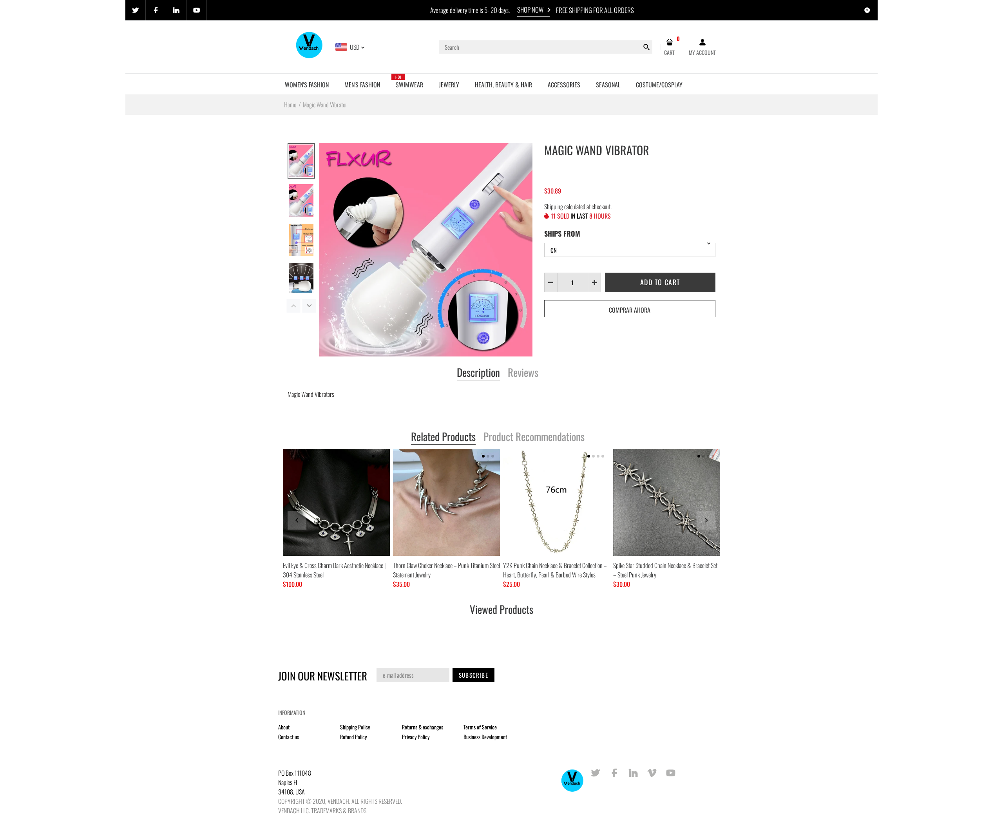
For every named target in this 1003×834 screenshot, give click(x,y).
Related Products (443, 437)
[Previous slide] (297, 520)
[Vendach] (309, 46)
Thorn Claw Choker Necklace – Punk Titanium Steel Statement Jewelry (446, 570)
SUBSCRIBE (473, 675)
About (284, 727)
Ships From (562, 233)
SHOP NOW (530, 9)
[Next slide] (706, 520)
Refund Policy (353, 737)
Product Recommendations (534, 437)
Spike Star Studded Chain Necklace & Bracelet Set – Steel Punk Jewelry (665, 570)
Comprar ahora (629, 310)
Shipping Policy (355, 727)
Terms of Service (480, 727)
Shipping (553, 206)
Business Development (485, 737)
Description (478, 373)
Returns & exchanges (422, 727)
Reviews (523, 373)
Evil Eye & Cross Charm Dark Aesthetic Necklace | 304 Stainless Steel (334, 570)
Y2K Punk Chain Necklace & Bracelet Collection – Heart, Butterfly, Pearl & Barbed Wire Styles (555, 570)
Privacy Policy (415, 737)
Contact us (288, 737)
